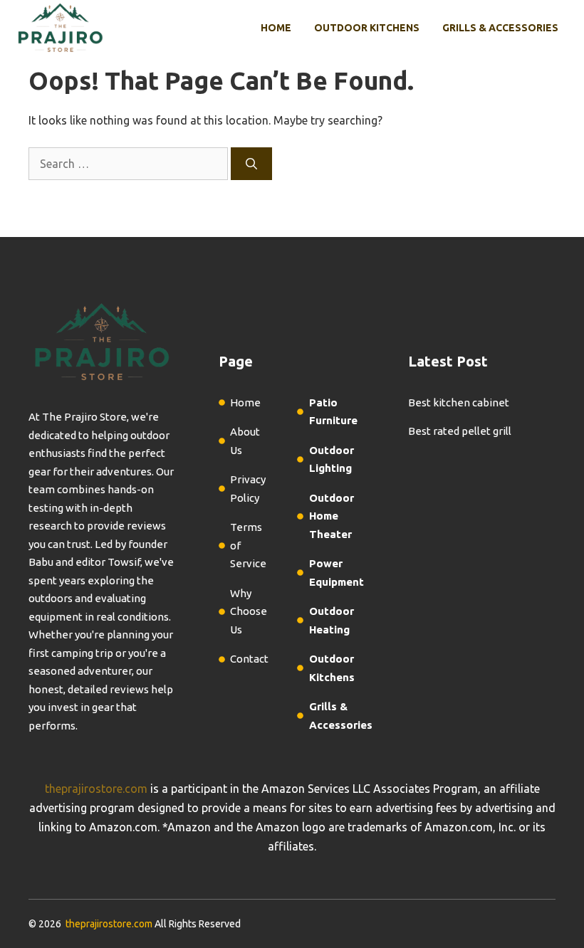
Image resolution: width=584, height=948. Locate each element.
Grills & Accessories (500, 27)
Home (276, 27)
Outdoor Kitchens (366, 27)
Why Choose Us (248, 611)
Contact (249, 659)
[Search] (251, 163)
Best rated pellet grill (459, 431)
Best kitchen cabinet (458, 402)
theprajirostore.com (96, 788)
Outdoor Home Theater (331, 516)
